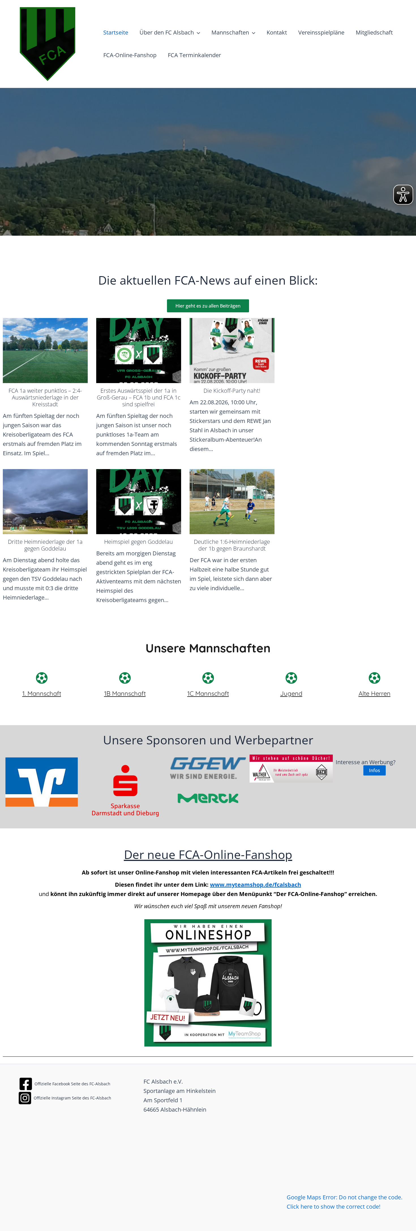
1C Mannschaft (208, 693)
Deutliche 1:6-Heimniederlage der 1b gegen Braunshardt (232, 545)
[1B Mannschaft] (125, 678)
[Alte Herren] (374, 678)
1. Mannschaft (41, 693)
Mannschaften (230, 32)
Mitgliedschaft (374, 32)
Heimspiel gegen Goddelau (138, 541)
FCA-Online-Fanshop (129, 55)
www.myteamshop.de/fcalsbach (255, 884)
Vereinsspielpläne (321, 32)
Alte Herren (375, 693)
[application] (197, 32)
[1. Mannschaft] (42, 678)
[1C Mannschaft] (208, 678)
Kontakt (277, 32)
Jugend (291, 693)
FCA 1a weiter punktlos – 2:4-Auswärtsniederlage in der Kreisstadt (45, 397)
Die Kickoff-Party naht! (231, 390)
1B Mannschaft (125, 693)
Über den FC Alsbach (167, 32)
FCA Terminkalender (194, 55)
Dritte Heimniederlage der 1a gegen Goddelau (45, 545)
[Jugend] (291, 678)
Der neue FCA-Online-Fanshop (208, 854)
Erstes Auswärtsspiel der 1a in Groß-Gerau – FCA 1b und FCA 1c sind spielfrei (139, 397)
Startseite (115, 32)
